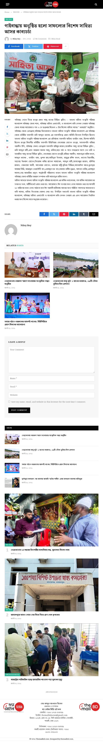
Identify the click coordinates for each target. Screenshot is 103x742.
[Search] (95, 4)
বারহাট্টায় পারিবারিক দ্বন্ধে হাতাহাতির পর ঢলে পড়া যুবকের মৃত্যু (36, 679)
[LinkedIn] (7, 140)
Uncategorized (12, 674)
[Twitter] (7, 133)
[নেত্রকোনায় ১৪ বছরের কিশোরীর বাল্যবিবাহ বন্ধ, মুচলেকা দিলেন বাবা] (51, 520)
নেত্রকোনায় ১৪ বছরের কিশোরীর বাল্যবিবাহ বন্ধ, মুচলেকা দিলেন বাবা (40, 550)
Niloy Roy (16, 39)
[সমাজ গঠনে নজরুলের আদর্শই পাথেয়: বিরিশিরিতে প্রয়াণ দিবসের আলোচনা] (27, 305)
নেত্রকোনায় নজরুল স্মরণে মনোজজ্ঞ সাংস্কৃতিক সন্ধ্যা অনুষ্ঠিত (27, 283)
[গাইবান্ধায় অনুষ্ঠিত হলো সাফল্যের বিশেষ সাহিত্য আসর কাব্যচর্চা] (51, 83)
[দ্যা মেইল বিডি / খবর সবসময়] (51, 4)
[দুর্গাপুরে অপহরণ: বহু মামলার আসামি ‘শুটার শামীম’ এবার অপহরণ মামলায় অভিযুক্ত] (12, 482)
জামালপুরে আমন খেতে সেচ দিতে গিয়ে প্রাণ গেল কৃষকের (35, 615)
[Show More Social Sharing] (65, 46)
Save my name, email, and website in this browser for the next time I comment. (48, 402)
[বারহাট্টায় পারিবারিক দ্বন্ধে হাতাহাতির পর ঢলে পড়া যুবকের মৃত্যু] (51, 649)
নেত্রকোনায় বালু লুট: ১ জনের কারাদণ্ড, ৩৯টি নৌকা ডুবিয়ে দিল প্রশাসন (75, 283)
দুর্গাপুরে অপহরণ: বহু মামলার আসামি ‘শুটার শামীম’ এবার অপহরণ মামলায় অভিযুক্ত (52, 479)
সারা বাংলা (9, 19)
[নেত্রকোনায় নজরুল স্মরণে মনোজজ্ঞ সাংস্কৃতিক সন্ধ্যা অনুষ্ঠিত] (27, 265)
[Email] (7, 154)
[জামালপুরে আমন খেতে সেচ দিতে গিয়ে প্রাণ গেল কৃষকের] (51, 585)
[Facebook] (7, 127)
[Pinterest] (7, 147)
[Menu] (7, 4)
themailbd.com (67, 739)
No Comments (41, 39)
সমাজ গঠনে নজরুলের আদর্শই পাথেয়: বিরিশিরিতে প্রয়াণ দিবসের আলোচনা (26, 323)
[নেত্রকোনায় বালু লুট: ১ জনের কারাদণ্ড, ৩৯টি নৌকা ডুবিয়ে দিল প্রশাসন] (75, 265)
